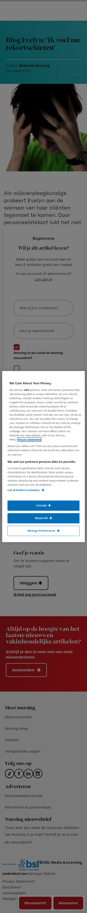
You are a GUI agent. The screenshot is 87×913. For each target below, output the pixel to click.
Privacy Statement (29, 439)
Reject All (41, 518)
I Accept (41, 505)
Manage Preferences (41, 530)
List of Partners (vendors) (23, 490)
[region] (43, 456)
